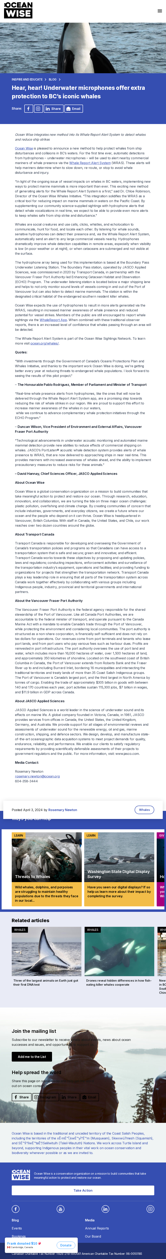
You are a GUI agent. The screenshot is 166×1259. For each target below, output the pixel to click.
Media (90, 1220)
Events (17, 1228)
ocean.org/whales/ (44, 343)
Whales (144, 809)
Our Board (93, 1236)
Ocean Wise (24, 148)
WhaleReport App (53, 320)
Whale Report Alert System (90, 163)
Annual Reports (97, 1228)
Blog (52, 79)
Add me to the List (32, 1057)
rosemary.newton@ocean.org (37, 776)
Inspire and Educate (27, 79)
